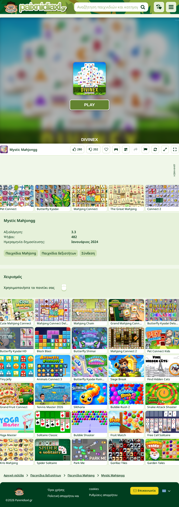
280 (77, 148)
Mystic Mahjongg (113, 475)
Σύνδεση (88, 253)
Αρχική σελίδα (14, 475)
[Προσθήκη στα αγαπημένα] (106, 149)
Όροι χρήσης (56, 490)
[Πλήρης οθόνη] (175, 149)
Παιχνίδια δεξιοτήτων (59, 253)
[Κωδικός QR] (126, 149)
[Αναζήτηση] (143, 7)
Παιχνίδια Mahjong (21, 253)
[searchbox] (111, 7)
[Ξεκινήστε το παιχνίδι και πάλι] (155, 149)
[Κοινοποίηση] (136, 149)
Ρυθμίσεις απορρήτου (103, 495)
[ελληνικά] (166, 491)
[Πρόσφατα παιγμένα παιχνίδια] (159, 7)
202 (93, 148)
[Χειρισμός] (116, 149)
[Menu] (171, 7)
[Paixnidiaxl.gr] (36, 7)
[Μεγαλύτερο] (165, 149)
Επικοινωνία (147, 491)
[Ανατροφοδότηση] (145, 149)
